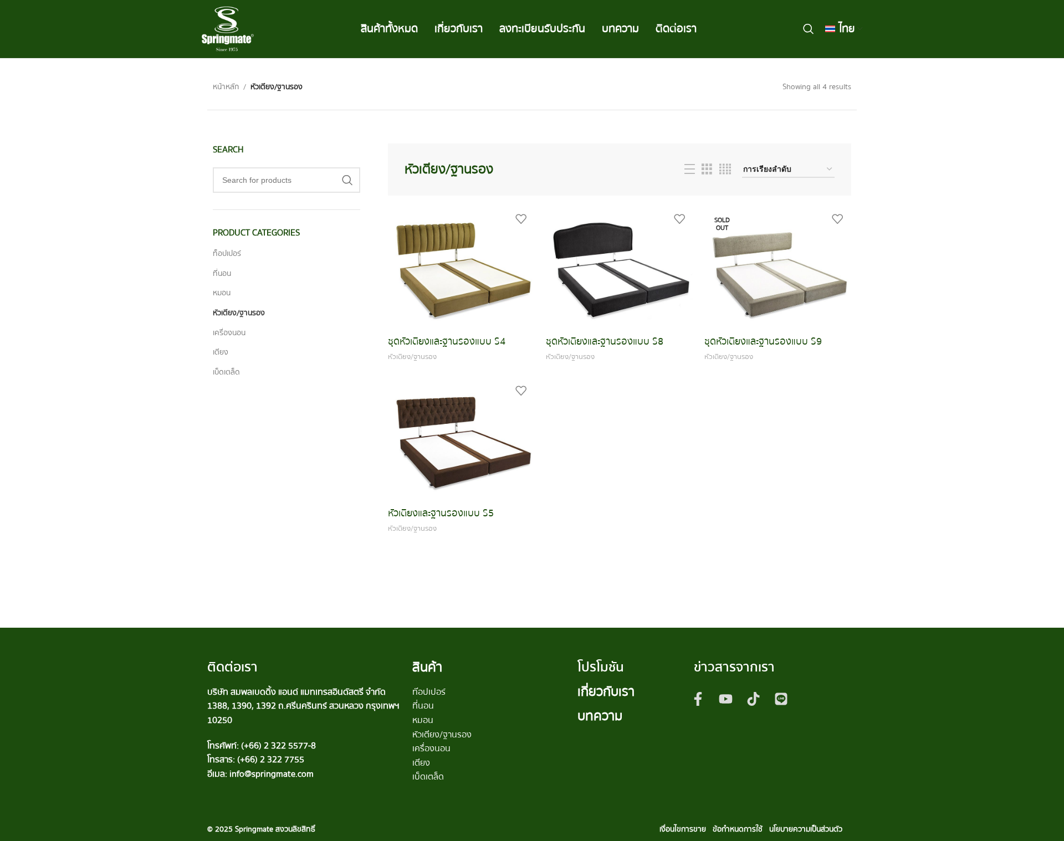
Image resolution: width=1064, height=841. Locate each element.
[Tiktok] (754, 699)
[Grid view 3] (707, 169)
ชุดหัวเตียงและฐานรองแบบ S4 (446, 342)
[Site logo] (228, 28)
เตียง (220, 352)
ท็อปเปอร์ (227, 254)
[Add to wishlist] (521, 219)
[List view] (689, 169)
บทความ (599, 716)
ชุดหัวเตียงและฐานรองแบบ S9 (763, 342)
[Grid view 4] (725, 169)
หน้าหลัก (226, 87)
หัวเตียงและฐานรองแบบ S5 (441, 513)
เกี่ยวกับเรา (606, 691)
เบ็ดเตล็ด (226, 372)
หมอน (222, 293)
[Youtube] (726, 699)
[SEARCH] (347, 180)
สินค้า (427, 667)
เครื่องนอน (229, 333)
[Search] (808, 29)
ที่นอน (222, 274)
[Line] (781, 699)
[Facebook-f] (698, 699)
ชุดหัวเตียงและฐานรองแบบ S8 (604, 342)
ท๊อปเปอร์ (429, 692)
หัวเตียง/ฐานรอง (239, 313)
